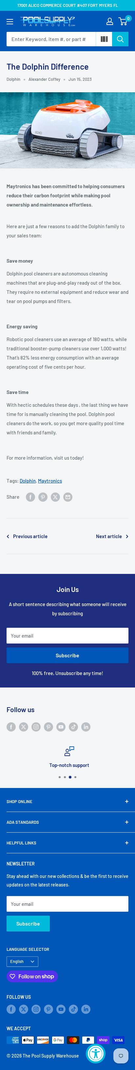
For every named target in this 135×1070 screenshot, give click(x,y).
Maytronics (50, 481)
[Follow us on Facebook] (11, 726)
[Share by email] (67, 497)
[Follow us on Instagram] (36, 726)
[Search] (120, 39)
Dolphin (13, 79)
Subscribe (67, 655)
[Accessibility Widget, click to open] (96, 1053)
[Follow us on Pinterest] (48, 726)
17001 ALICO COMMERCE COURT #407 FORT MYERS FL (67, 5)
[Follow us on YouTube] (61, 726)
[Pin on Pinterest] (43, 497)
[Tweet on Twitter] (55, 497)
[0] (123, 21)
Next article (109, 536)
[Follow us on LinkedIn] (85, 726)
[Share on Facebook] (30, 497)
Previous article (30, 536)
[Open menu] (10, 21)
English (17, 961)
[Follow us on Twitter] (23, 726)
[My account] (109, 21)
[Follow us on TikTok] (73, 726)
